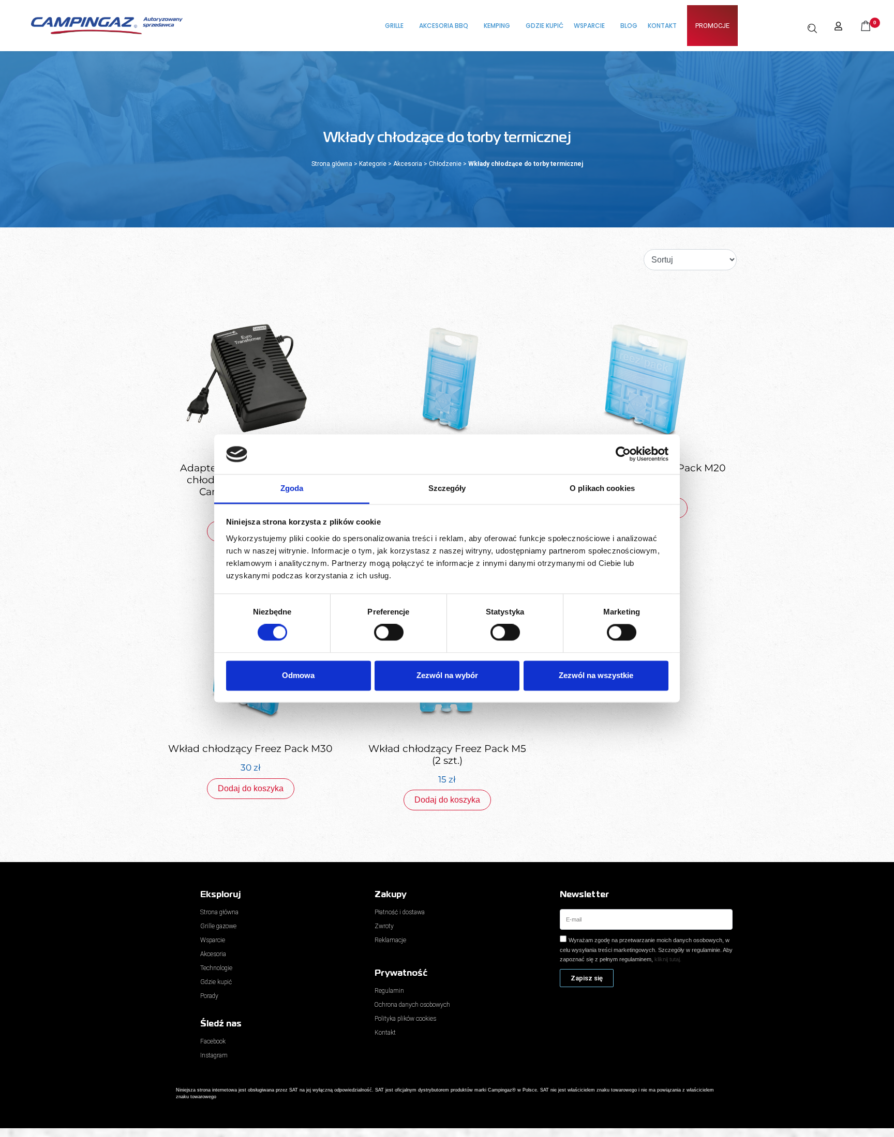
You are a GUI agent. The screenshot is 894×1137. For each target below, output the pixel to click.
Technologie (216, 968)
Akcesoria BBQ (443, 25)
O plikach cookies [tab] (602, 488)
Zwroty (384, 926)
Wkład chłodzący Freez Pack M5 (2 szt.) (447, 754)
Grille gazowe (218, 926)
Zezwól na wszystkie (596, 675)
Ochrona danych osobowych (412, 1004)
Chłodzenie (445, 163)
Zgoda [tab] (292, 488)
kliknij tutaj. (667, 959)
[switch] (389, 632)
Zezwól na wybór (447, 675)
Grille (394, 25)
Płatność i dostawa (400, 912)
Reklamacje (390, 940)
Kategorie (372, 163)
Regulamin (389, 990)
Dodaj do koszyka (251, 788)
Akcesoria (407, 163)
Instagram (214, 1055)
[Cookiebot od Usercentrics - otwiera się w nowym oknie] (623, 454)
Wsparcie (589, 25)
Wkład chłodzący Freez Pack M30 (250, 749)
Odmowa (298, 675)
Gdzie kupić (544, 25)
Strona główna (331, 163)
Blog (628, 25)
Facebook (213, 1041)
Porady (209, 996)
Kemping (497, 25)
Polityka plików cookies (405, 1018)
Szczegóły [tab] (447, 488)
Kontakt (662, 25)
